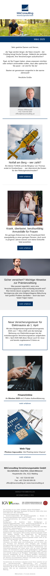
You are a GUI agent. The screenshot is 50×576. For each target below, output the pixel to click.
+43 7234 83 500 (25, 112)
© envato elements (29, 574)
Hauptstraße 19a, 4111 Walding (25, 474)
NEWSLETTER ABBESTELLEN (25, 492)
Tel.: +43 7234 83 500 (25, 478)
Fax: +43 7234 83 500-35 (25, 480)
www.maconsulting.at (35, 483)
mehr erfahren (25, 176)
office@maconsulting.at (25, 114)
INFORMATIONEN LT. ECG (25, 495)
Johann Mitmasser (25, 110)
